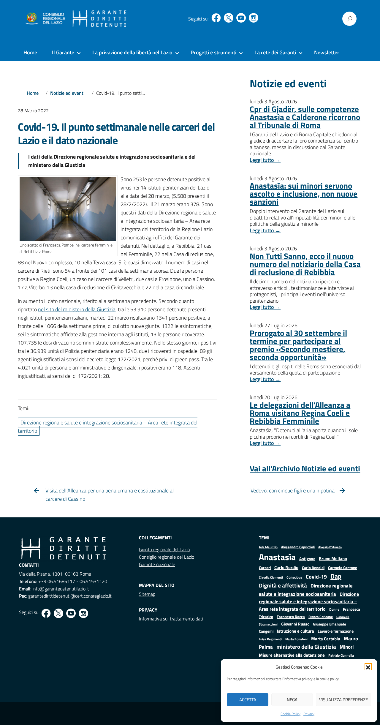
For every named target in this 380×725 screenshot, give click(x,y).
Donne (334, 609)
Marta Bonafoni (296, 639)
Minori (347, 647)
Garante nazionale (157, 564)
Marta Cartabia (325, 638)
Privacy (308, 714)
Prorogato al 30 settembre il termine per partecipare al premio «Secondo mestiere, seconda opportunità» (298, 345)
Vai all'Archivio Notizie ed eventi (305, 468)
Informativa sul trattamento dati (171, 618)
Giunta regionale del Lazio (164, 549)
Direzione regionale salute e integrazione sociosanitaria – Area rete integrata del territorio (309, 601)
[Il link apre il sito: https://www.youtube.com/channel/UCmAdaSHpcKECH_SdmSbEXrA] (241, 18)
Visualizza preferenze (343, 699)
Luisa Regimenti (270, 639)
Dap (335, 576)
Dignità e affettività (283, 585)
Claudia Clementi (271, 577)
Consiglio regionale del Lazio (166, 556)
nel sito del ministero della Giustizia (76, 309)
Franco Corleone (320, 617)
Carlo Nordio (286, 567)
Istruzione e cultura (295, 631)
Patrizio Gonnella (341, 655)
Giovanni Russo (295, 624)
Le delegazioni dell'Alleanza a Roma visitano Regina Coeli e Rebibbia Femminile (300, 413)
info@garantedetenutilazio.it (60, 588)
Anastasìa (277, 556)
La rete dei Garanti (275, 52)
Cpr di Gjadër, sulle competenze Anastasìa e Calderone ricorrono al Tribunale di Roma (305, 117)
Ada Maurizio (268, 547)
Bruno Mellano (333, 558)
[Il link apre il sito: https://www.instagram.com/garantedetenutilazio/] (253, 18)
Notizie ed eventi (67, 93)
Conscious (294, 577)
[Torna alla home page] (99, 19)
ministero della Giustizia (306, 646)
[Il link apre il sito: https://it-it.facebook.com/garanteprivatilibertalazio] (216, 18)
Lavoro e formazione (336, 631)
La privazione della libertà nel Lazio (132, 52)
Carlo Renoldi (313, 568)
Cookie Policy (290, 714)
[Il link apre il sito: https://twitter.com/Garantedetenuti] (228, 18)
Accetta (247, 699)
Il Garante (63, 52)
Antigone (307, 559)
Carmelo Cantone (342, 568)
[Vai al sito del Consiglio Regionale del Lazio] (44, 19)
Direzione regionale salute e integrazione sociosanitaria (306, 590)
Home (30, 52)
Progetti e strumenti (213, 52)
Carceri (265, 568)
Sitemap (147, 594)
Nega (292, 699)
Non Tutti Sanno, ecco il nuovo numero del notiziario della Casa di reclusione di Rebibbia (305, 264)
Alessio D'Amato (330, 546)
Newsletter (326, 52)
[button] (368, 667)
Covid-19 (316, 577)
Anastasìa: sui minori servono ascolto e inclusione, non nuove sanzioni (303, 193)
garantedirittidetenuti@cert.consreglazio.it (70, 595)
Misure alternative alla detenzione (292, 655)
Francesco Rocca (291, 617)
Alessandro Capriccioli (298, 547)
